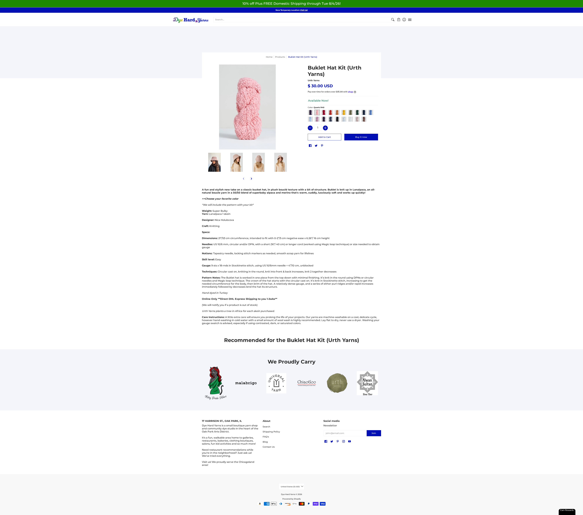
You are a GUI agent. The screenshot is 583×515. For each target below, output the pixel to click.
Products (280, 57)
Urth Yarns (313, 80)
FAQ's (266, 436)
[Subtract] (310, 128)
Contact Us (269, 446)
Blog (265, 441)
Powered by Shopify (291, 499)
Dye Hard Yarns (288, 494)
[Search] (392, 19)
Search (266, 426)
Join (374, 433)
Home (269, 57)
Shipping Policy (271, 431)
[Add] (325, 128)
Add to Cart (324, 137)
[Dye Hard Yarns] (191, 20)
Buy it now (361, 137)
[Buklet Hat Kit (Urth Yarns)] (214, 162)
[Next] (251, 178)
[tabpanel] (291, 257)
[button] (398, 20)
